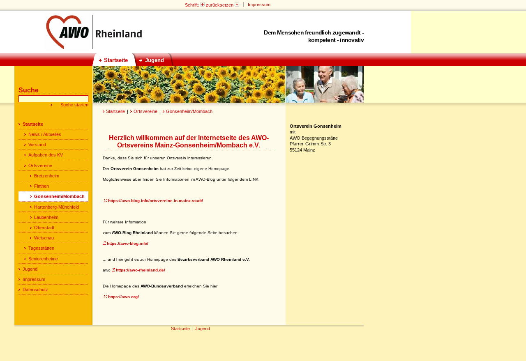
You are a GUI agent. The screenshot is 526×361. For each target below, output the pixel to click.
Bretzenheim (46, 175)
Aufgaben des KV (45, 154)
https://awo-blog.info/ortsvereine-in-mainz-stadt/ (155, 200)
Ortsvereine (145, 111)
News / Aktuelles (44, 134)
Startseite (115, 111)
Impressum (34, 279)
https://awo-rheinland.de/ (140, 270)
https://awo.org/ (123, 296)
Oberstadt (44, 227)
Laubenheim (46, 217)
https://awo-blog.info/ (127, 243)
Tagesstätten (41, 248)
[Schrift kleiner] (237, 4)
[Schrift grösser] (202, 4)
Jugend (30, 269)
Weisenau (44, 237)
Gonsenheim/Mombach (189, 111)
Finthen (41, 186)
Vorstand (37, 144)
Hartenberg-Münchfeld (56, 207)
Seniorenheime (43, 258)
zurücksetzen (219, 4)
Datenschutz (35, 289)
